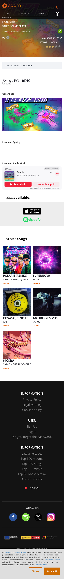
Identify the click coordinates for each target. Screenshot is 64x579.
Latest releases (32, 453)
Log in (57, 13)
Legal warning (31, 405)
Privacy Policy (32, 400)
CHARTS (43, 13)
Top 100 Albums (32, 459)
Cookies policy (32, 410)
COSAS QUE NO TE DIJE (19, 318)
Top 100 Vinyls (32, 469)
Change (35, 571)
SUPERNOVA (41, 275)
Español (33, 488)
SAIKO (36, 279)
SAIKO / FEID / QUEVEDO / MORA (22, 279)
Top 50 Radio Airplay (32, 474)
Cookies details (40, 565)
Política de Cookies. (52, 560)
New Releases (12, 65)
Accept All (52, 571)
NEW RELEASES (6, 15)
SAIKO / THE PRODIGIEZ (17, 364)
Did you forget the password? (32, 437)
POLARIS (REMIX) (15, 275)
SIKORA (8, 360)
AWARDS (25, 13)
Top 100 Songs (32, 464)
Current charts (32, 479)
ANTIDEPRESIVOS (45, 318)
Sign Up (32, 427)
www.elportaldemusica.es (15, 552)
